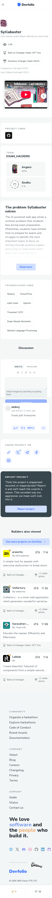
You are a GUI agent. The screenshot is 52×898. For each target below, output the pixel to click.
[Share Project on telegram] (27, 452)
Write (18, 367)
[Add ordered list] (34, 372)
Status (13, 802)
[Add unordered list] (30, 372)
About (13, 755)
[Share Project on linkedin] (8, 460)
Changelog (16, 770)
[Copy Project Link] (8, 452)
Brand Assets (18, 733)
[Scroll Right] (44, 96)
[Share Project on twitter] (17, 452)
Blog (12, 760)
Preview (32, 367)
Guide (13, 797)
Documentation (19, 738)
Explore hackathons (22, 722)
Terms (13, 780)
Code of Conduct (20, 727)
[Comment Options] (43, 428)
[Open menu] (3, 4)
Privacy (13, 775)
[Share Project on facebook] (36, 452)
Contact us (16, 808)
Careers (14, 765)
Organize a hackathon (23, 717)
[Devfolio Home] (26, 4)
